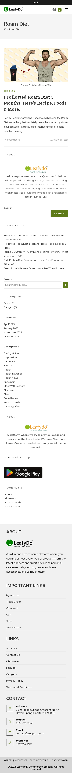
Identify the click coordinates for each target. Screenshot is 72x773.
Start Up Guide (12, 402)
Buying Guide (11, 353)
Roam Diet (14, 29)
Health (7, 369)
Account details (12, 502)
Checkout (12, 608)
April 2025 (9, 324)
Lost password (12, 506)
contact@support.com (30, 733)
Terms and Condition (19, 687)
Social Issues (11, 398)
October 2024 (12, 336)
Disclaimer (12, 661)
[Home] (5, 29)
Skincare (9, 390)
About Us (11, 648)
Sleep (7, 394)
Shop (9, 621)
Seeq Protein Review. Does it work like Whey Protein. (34, 268)
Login (36, 2)
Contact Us (13, 654)
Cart (9, 614)
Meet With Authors (14, 385)
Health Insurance (13, 373)
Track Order (13, 601)
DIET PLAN (9, 91)
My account (13, 595)
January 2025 (11, 328)
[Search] (66, 285)
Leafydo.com (24, 744)
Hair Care (9, 365)
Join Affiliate (13, 627)
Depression (10, 357)
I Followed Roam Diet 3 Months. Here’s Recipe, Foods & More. (35, 103)
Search (8, 207)
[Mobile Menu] (65, 9)
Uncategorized (12, 406)
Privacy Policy (14, 680)
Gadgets (11, 674)
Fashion (11, 667)
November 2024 (13, 332)
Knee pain (9, 381)
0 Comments (13, 140)
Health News (11, 377)
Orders (8, 494)
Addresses (10, 498)
